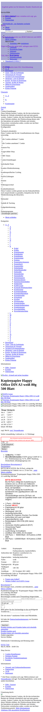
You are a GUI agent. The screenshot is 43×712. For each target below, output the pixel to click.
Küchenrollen (19, 301)
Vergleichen (5, 447)
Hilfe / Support (10, 16)
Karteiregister (18, 258)
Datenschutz (9, 20)
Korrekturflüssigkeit (21, 293)
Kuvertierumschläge (21, 311)
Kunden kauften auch (8, 627)
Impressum (9, 673)
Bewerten (4, 451)
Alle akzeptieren (14, 710)
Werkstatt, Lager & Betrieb (14, 350)
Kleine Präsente (10, 360)
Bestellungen (14, 55)
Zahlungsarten (15, 53)
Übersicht (13, 47)
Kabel (16, 248)
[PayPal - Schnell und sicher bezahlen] (14, 375)
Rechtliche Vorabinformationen (16, 658)
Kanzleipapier (19, 252)
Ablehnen (4, 710)
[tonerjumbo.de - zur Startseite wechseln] (15, 24)
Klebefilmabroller (20, 270)
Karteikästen (18, 256)
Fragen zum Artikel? (12, 579)
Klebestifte (18, 272)
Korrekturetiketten (20, 291)
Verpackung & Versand (13, 346)
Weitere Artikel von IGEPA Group (17, 581)
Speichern (5, 625)
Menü (7, 27)
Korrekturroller (19, 295)
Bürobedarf (9, 342)
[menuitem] (23, 27)
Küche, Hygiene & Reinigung (15, 352)
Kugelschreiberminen (21, 305)
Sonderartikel (10, 358)
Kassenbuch (18, 264)
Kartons (17, 260)
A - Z (7, 225)
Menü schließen (10, 39)
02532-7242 (5, 645)
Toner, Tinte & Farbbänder (14, 344)
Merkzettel (13, 59)
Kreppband (18, 297)
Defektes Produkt (11, 656)
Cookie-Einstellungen (12, 654)
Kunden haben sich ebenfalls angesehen (15, 633)
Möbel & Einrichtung (12, 356)
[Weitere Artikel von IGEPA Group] (7, 394)
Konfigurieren (25, 710)
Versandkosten (6, 679)
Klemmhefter (18, 276)
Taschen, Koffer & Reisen (14, 354)
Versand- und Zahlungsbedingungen (18, 667)
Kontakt (8, 18)
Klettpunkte (18, 284)
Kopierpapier (18, 289)
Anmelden (13, 43)
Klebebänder (18, 268)
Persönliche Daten (16, 49)
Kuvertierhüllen (19, 309)
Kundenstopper (19, 307)
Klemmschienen (19, 280)
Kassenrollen (18, 266)
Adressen (13, 51)
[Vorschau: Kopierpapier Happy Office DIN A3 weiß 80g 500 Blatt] (21, 398)
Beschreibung (5, 464)
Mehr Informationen (23, 708)
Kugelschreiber (19, 303)
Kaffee (16, 250)
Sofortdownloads (16, 57)
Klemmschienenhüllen (22, 282)
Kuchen (17, 299)
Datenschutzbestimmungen (19, 619)
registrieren (25, 43)
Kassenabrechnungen (21, 262)
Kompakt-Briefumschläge (23, 288)
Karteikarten (18, 254)
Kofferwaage (18, 286)
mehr (35, 470)
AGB (7, 671)
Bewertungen (16, 464)
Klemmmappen (19, 278)
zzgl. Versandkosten (17, 430)
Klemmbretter (19, 274)
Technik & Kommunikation (14, 348)
